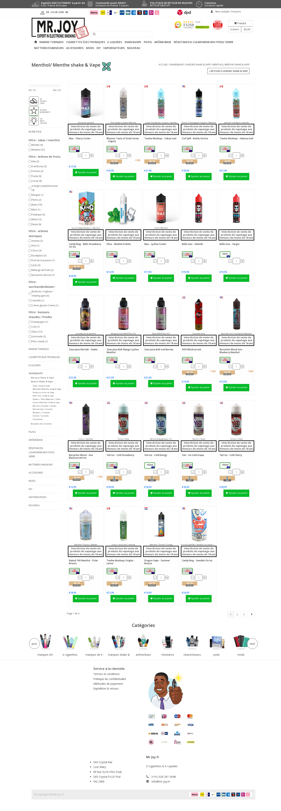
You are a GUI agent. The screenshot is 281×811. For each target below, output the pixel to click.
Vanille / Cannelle (41, 416)
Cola (36, 326)
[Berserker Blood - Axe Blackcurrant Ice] (85, 419)
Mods (90, 48)
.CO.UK (54, 12)
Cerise (37, 181)
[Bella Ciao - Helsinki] (198, 208)
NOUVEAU (133, 48)
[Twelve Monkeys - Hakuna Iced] (236, 102)
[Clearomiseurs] (192, 642)
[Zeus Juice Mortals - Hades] (85, 314)
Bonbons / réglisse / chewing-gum (42, 293)
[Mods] (241, 642)
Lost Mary (99, 767)
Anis (35, 245)
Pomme (37, 171)
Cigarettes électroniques (85, 42)
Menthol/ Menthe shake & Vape (231, 64)
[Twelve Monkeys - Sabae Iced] (161, 102)
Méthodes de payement (108, 683)
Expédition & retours (106, 688)
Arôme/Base (162, 42)
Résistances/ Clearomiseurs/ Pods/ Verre (203, 42)
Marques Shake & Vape (42, 377)
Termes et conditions (106, 674)
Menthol (38, 149)
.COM (61, 12)
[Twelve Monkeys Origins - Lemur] (123, 525)
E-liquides (114, 42)
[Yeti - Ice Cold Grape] (198, 419)
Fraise (36, 176)
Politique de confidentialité (109, 679)
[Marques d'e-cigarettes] (45, 642)
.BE (66, 12)
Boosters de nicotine (41, 423)
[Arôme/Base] (143, 642)
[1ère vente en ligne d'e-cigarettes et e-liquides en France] (140, 28)
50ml (112, 149)
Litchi (36, 265)
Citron (36, 250)
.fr (42, 12)
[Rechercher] (93, 34)
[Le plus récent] (32, 120)
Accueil (163, 64)
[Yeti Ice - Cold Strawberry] (123, 419)
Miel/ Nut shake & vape (43, 395)
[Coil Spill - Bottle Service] (198, 102)
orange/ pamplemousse (45, 188)
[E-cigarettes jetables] (70, 642)
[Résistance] (168, 642)
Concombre (37, 419)
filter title (35, 131)
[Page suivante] (251, 614)
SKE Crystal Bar (102, 762)
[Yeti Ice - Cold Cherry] (236, 419)
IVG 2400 (98, 781)
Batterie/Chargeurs (49, 48)
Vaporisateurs (114, 48)
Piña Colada (40, 341)
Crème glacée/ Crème (45, 305)
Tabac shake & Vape (41, 386)
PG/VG (148, 42)
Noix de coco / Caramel (42, 409)
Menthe (37, 145)
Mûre (36, 209)
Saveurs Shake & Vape (198, 64)
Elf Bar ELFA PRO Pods (107, 772)
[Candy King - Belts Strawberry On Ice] (85, 208)
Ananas (37, 240)
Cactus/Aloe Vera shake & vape (46, 402)
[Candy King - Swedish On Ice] (198, 525)
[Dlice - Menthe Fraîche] (123, 208)
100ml (75, 149)
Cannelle (38, 300)
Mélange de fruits (43, 270)
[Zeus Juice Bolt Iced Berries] (161, 314)
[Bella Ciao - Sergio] (236, 208)
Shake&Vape (132, 42)
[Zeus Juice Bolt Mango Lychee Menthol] (123, 314)
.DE (47, 12)
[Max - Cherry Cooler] (85, 102)
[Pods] (216, 642)
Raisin (36, 224)
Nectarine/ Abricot (43, 275)
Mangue (37, 194)
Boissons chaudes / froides (44, 406)
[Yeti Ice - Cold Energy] (161, 419)
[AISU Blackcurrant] (198, 314)
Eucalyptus (39, 255)
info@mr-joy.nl (161, 781)
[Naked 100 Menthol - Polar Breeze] (85, 525)
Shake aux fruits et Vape (43, 392)
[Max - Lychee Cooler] (161, 208)
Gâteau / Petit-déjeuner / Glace (46, 399)
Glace (37, 331)
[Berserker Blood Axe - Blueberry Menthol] (236, 314)
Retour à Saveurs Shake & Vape (229, 71)
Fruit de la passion (43, 260)
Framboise (39, 166)
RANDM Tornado (51, 42)
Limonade (39, 336)
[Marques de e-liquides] (94, 642)
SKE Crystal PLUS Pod (106, 776)
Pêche (36, 199)
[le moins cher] (32, 101)
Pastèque (38, 214)
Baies (37, 204)
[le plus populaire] (32, 110)
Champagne (40, 322)
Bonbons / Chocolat (41, 412)
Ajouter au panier (87, 172)
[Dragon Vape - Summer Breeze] (161, 525)
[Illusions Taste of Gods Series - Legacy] (123, 102)
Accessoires (75, 48)
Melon (36, 219)
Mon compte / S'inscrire (228, 11)
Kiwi (35, 161)
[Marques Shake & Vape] (119, 642)
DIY (99, 48)
